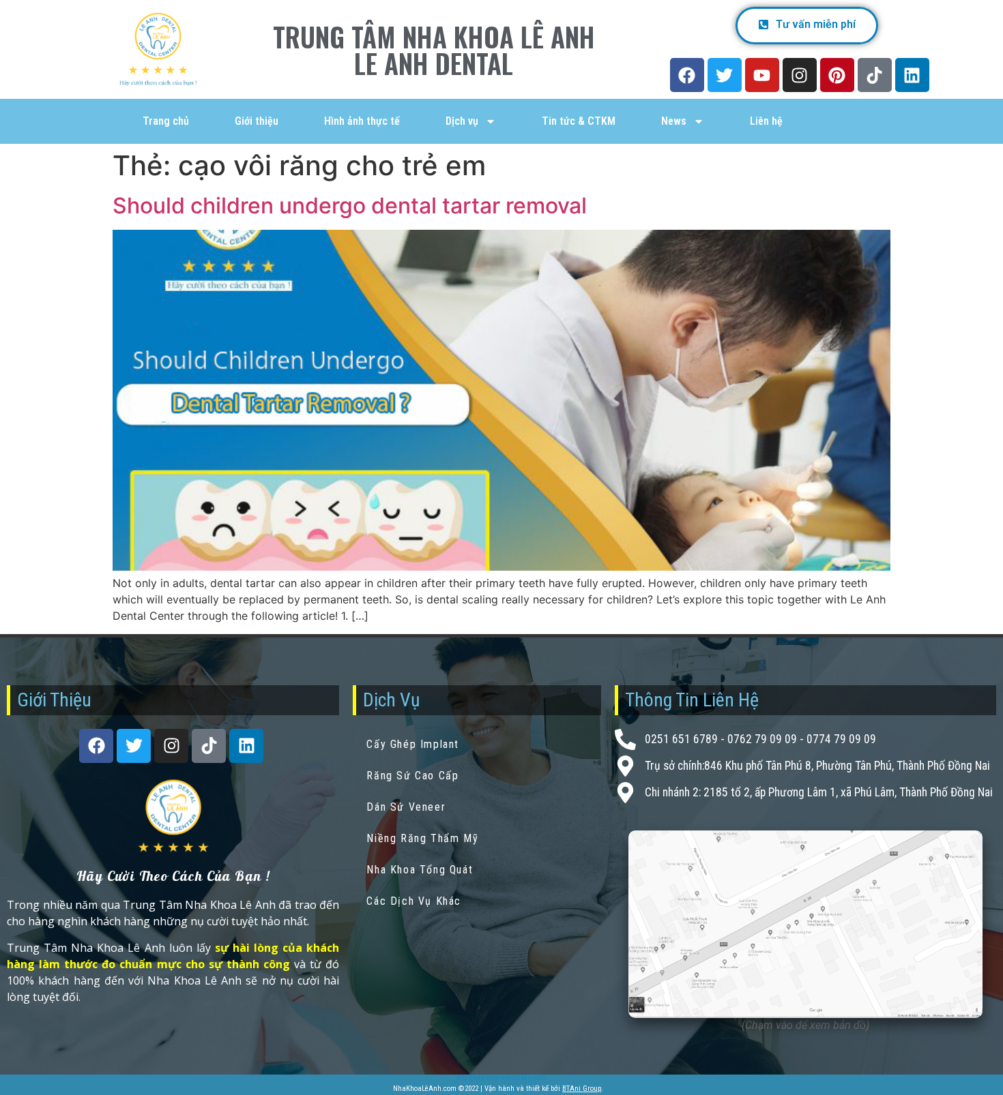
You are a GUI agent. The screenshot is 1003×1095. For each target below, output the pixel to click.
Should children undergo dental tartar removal (350, 205)
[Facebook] (687, 75)
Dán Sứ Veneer (406, 806)
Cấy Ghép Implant (412, 744)
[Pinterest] (837, 75)
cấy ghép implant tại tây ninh (501, 1077)
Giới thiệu (256, 121)
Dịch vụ (462, 121)
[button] (807, 25)
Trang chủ (166, 121)
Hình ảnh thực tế (362, 121)
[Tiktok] (875, 75)
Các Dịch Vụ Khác (413, 901)
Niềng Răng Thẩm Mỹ (422, 838)
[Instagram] (800, 75)
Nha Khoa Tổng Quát (419, 869)
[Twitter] (725, 75)
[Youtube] (762, 75)
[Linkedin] (912, 75)
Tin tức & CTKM (578, 121)
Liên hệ (766, 121)
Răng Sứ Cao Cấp (412, 775)
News (673, 121)
